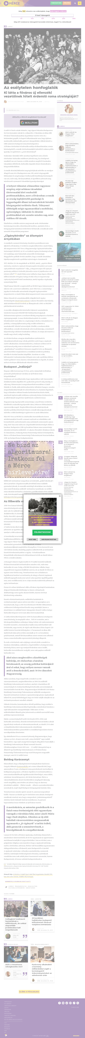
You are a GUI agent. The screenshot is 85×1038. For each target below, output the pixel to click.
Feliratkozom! (42, 532)
